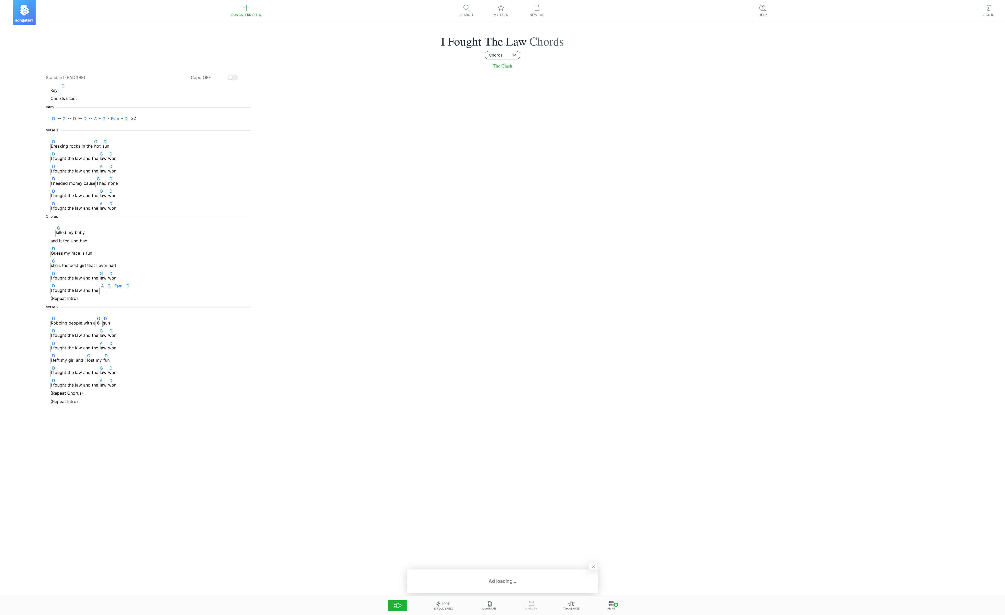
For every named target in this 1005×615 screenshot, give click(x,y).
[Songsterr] (24, 12)
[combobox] (502, 55)
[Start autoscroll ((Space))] (397, 605)
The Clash (502, 66)
